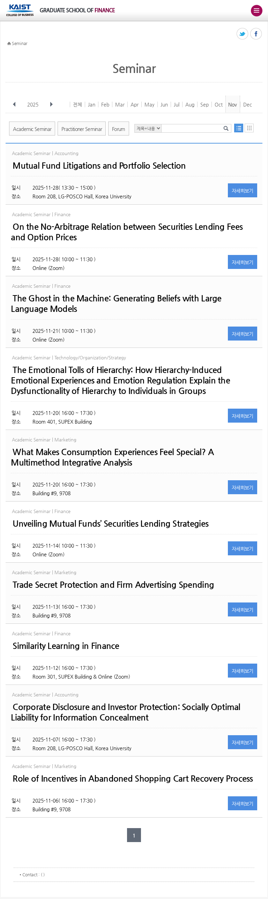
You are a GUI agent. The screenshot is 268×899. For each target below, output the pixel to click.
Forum (118, 129)
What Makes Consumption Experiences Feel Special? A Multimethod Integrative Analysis (112, 457)
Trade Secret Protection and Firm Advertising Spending (113, 585)
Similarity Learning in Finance (66, 646)
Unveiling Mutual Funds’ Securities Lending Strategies (110, 523)
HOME (9, 43)
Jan (91, 104)
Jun (164, 104)
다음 (51, 104)
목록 (238, 128)
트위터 (243, 34)
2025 (32, 104)
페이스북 (256, 34)
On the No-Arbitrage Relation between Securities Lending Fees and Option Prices (127, 232)
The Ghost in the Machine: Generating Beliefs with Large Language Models (116, 303)
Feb (105, 104)
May (149, 104)
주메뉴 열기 (256, 10)
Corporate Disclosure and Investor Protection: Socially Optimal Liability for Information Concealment (125, 712)
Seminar (19, 43)
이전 (14, 104)
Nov (232, 104)
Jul (176, 104)
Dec (247, 104)
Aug (189, 104)
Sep (204, 104)
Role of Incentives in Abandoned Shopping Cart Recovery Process (133, 778)
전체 (77, 104)
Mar (120, 104)
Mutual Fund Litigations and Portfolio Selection (99, 165)
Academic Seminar (32, 129)
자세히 (242, 190)
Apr (135, 104)
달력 (249, 128)
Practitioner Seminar (81, 129)
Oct (219, 104)
